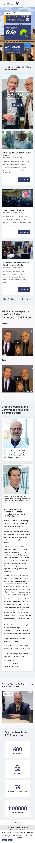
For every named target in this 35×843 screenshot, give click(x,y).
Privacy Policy (14, 829)
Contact (18, 827)
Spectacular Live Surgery (14, 210)
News (25, 98)
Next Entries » (27, 299)
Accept (4, 840)
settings (20, 837)
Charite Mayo (11, 98)
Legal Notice (25, 827)
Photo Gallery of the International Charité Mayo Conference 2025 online (17, 94)
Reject (10, 840)
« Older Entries (8, 299)
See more (17, 105)
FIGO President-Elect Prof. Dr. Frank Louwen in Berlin (16, 264)
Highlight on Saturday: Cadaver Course (16, 154)
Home (7, 827)
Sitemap (22, 829)
